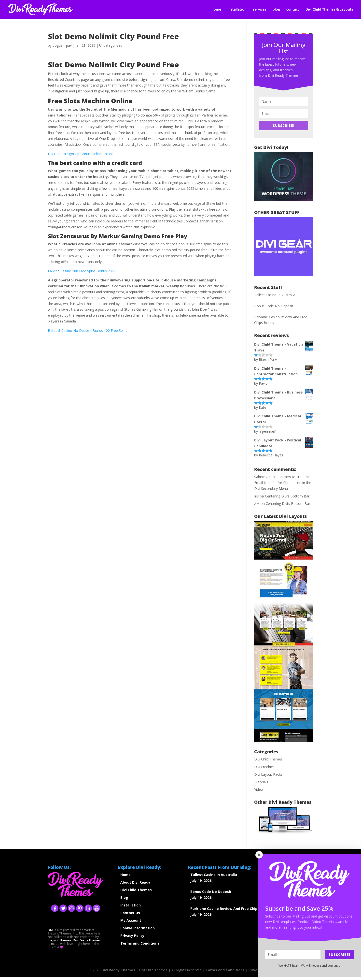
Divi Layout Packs (268, 774)
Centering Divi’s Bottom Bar (287, 496)
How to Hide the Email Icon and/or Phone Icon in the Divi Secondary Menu (282, 482)
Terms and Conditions (139, 943)
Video (258, 789)
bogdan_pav (62, 45)
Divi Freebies (264, 766)
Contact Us (130, 912)
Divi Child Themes (268, 759)
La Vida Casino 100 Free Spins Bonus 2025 (82, 271)
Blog (124, 897)
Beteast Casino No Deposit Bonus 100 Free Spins (87, 330)
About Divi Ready (135, 882)
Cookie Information (137, 928)
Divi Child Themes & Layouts (329, 10)
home (216, 10)
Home (125, 874)
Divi (50, 930)
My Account (130, 920)
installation (237, 10)
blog (276, 10)
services (259, 10)
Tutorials (261, 782)
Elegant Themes (59, 940)
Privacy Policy (132, 935)
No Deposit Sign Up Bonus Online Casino (80, 153)
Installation (130, 905)
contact (292, 10)
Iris (256, 496)
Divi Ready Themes (87, 940)
